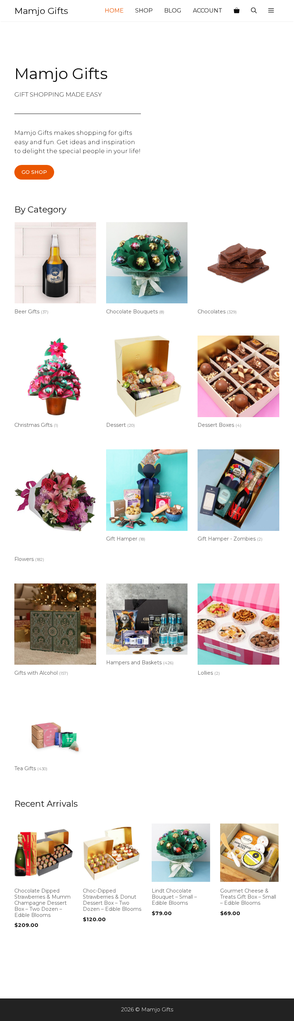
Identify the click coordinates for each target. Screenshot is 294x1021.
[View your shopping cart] (236, 10)
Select (24, 940)
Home (114, 10)
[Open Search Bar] (253, 10)
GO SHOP (34, 172)
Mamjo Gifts (41, 10)
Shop (144, 10)
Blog (172, 10)
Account (207, 10)
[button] (271, 10)
